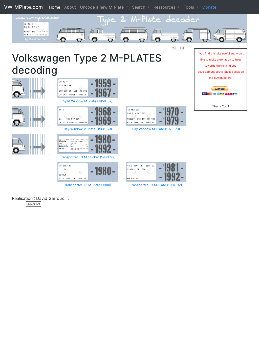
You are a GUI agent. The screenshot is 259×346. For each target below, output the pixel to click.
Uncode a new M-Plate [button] (102, 7)
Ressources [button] (165, 7)
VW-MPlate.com (23, 7)
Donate (209, 7)
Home (54, 7)
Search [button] (139, 7)
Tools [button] (189, 7)
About (70, 7)
